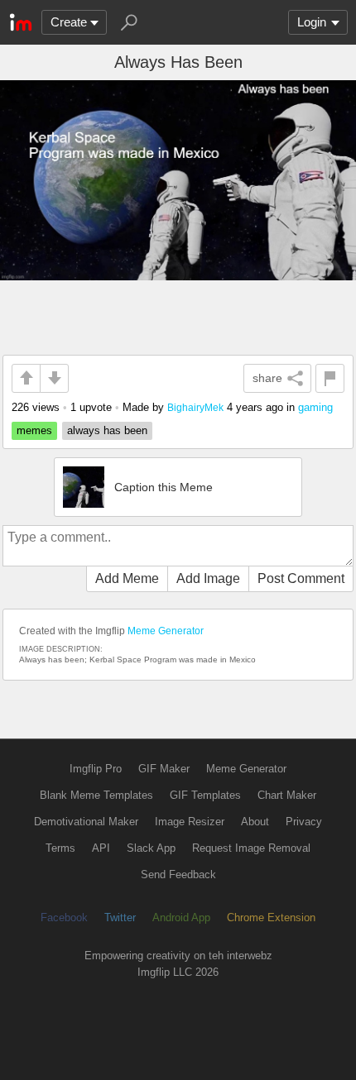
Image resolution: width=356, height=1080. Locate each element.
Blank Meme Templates (96, 795)
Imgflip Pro (96, 768)
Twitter (120, 917)
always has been (107, 430)
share (267, 378)
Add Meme (127, 578)
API (101, 848)
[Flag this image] (329, 378)
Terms (60, 848)
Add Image (208, 578)
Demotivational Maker (86, 821)
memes (34, 430)
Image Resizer (189, 821)
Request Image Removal (251, 848)
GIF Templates (205, 795)
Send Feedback (178, 874)
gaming (315, 407)
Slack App (151, 848)
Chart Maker (286, 795)
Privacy (304, 821)
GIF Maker (164, 768)
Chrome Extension (271, 917)
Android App (181, 917)
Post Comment (300, 578)
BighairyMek (195, 407)
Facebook (64, 917)
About (255, 821)
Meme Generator (165, 631)
